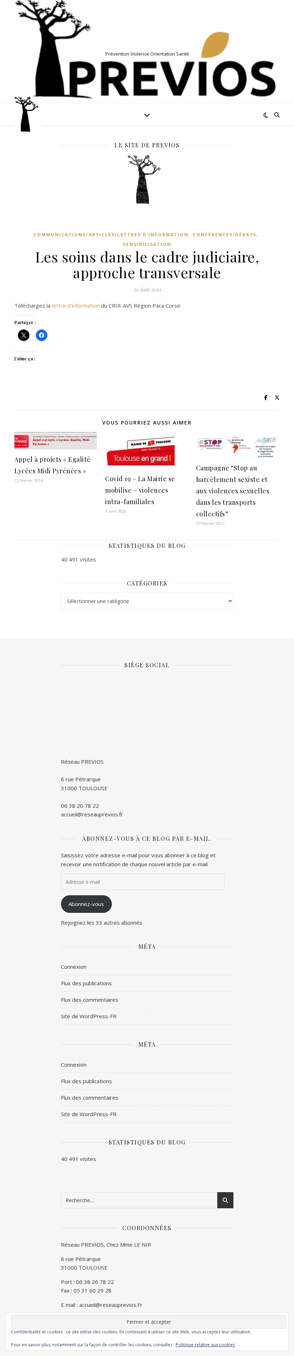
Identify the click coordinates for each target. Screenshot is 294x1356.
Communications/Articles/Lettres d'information (111, 235)
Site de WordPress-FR (89, 1016)
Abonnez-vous (86, 903)
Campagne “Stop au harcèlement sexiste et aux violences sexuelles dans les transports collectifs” (233, 491)
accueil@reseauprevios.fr (92, 814)
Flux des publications (86, 983)
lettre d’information (76, 305)
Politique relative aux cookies (205, 1345)
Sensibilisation (147, 244)
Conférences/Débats (224, 235)
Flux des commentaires (89, 999)
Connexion (73, 966)
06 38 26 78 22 (80, 805)
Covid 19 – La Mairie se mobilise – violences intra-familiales (140, 490)
